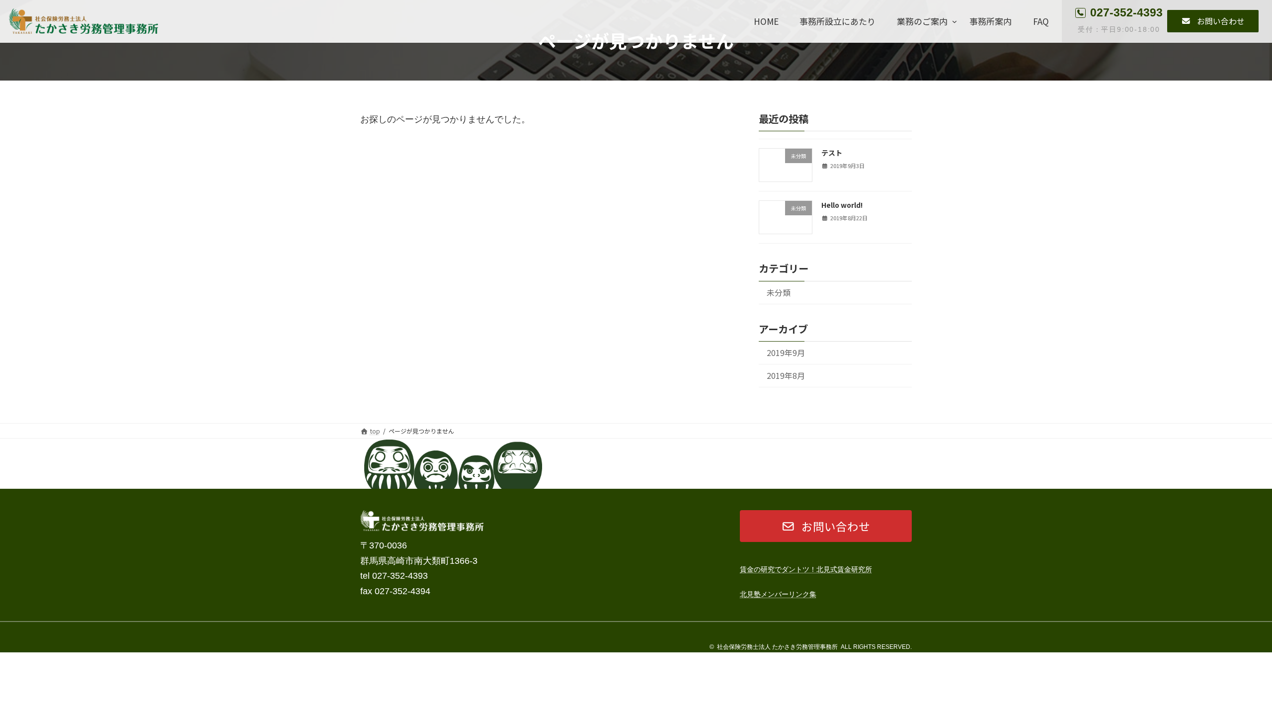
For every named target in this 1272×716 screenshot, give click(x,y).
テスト (831, 153)
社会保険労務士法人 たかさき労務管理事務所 (777, 646)
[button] (1213, 21)
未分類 (779, 292)
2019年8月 (786, 375)
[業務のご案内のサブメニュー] (954, 21)
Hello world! (842, 205)
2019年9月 (786, 352)
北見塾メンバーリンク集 (778, 594)
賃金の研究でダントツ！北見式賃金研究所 (806, 569)
